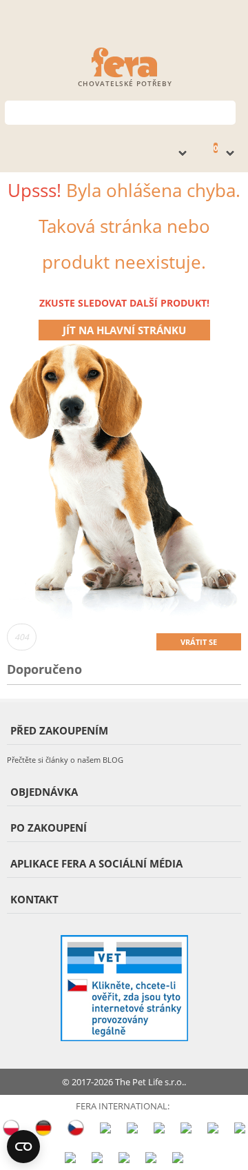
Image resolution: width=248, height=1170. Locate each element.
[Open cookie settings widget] (23, 1146)
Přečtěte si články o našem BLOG (65, 760)
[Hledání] (226, 111)
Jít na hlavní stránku (124, 330)
